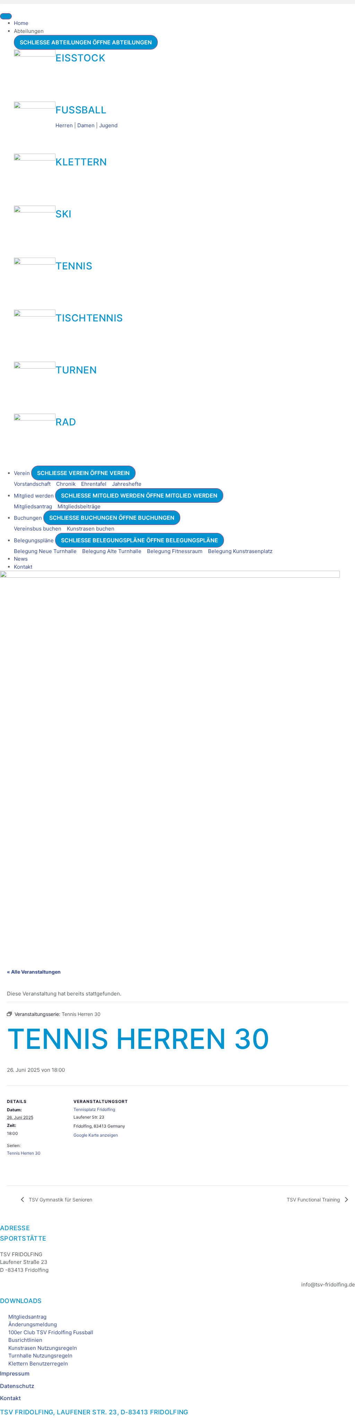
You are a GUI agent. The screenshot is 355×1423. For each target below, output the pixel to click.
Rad (65, 422)
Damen (86, 125)
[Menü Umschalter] (6, 16)
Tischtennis (89, 318)
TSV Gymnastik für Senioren (59, 1199)
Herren (64, 125)
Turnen (76, 370)
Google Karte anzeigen (95, 1135)
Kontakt (10, 1398)
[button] (177, 2)
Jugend (108, 125)
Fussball (80, 110)
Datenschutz (17, 1385)
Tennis (73, 266)
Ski (63, 214)
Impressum (14, 1373)
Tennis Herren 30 (24, 1153)
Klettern (81, 162)
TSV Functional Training (314, 1199)
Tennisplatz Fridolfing (94, 1109)
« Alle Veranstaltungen (34, 972)
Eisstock (80, 58)
